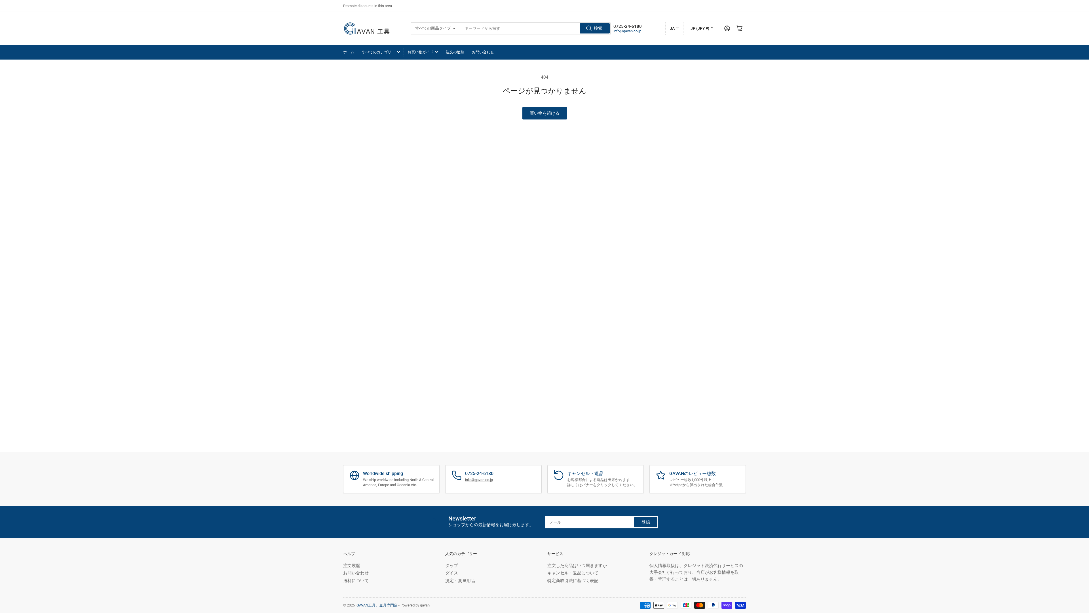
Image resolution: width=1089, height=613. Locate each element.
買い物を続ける (545, 113)
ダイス (451, 573)
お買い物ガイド (420, 52)
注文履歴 (351, 565)
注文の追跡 (455, 52)
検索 (598, 28)
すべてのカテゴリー (378, 52)
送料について (356, 580)
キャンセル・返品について (572, 573)
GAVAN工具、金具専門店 (377, 605)
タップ (451, 565)
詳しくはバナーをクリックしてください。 (602, 485)
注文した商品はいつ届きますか (577, 565)
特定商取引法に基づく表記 (572, 580)
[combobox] (535, 28)
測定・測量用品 (460, 580)
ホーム (348, 52)
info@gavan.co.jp (627, 31)
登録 (645, 522)
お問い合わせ (483, 52)
